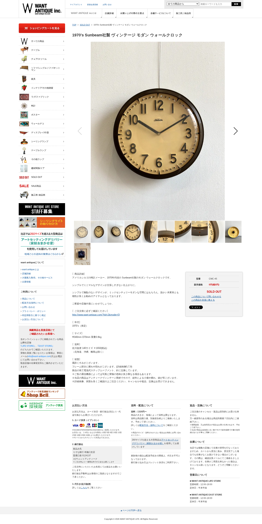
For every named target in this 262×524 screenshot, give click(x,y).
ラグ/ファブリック (40, 97)
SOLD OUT (85, 25)
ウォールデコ (37, 123)
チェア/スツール (39, 59)
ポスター (35, 114)
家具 (33, 79)
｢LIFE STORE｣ (27, 346)
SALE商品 (36, 186)
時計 (33, 106)
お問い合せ (107, 5)
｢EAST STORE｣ (45, 346)
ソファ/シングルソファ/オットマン (45, 69)
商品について (28, 298)
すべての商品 (37, 41)
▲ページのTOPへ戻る (131, 510)
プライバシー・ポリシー (34, 311)
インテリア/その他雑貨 (42, 88)
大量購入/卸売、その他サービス (37, 277)
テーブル (35, 50)
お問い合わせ (28, 307)
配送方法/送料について (33, 303)
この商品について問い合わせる (206, 296)
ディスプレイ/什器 (40, 132)
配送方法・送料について (151, 425)
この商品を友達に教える (203, 300)
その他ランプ (37, 159)
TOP (74, 25)
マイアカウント (76, 5)
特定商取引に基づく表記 (34, 315)
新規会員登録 (92, 5)
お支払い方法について (32, 319)
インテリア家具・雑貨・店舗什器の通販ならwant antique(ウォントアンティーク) (42, 9)
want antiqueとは (30, 269)
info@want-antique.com (39, 356)
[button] (235, 131)
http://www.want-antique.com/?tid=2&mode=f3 (96, 314)
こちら (84, 487)
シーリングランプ (39, 141)
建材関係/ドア (38, 168)
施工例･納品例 (38, 195)
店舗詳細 (26, 273)
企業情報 (26, 282)
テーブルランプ (38, 150)
